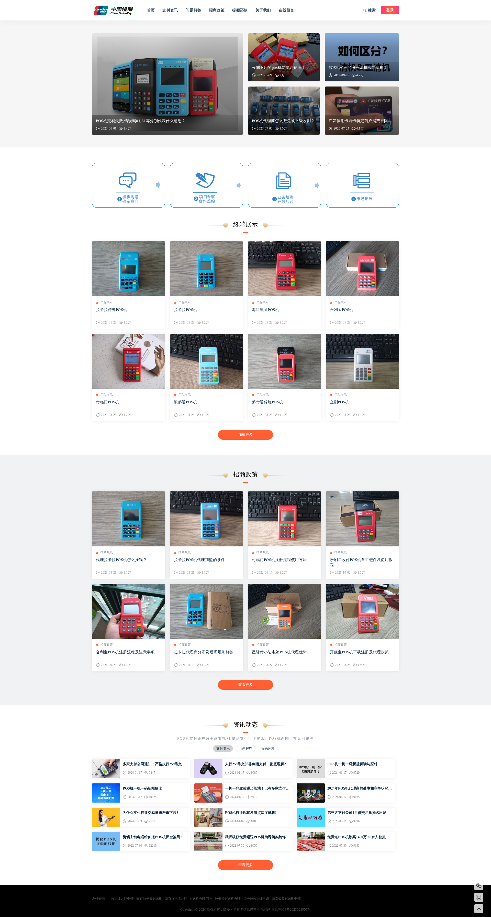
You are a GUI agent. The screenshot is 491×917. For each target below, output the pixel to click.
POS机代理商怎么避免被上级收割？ (283, 121)
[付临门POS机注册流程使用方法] (284, 518)
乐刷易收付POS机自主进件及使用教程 (361, 562)
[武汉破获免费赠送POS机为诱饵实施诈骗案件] (208, 834)
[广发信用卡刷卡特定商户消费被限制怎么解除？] (362, 111)
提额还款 (240, 10)
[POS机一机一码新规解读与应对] (311, 761)
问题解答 (193, 10)
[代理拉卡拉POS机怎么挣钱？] (128, 518)
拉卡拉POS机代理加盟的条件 (199, 560)
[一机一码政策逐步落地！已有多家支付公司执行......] (208, 785)
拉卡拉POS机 (185, 310)
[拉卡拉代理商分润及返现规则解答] (206, 611)
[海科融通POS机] (284, 268)
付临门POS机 (107, 402)
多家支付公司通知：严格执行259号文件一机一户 (154, 764)
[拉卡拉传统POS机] (128, 268)
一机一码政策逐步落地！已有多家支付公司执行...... (257, 788)
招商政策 (217, 10)
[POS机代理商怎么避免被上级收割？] (284, 111)
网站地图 (270, 909)
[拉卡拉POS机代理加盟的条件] (206, 518)
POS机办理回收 (201, 899)
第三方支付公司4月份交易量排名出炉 (356, 813)
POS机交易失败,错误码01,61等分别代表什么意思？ (141, 121)
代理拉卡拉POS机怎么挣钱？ (121, 560)
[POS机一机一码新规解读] (106, 785)
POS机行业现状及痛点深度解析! (250, 813)
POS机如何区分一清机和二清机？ (358, 68)
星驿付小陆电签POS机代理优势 (279, 652)
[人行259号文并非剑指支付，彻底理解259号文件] (208, 761)
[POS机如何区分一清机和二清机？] (362, 57)
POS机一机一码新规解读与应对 (352, 764)
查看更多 (245, 685)
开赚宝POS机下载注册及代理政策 (359, 652)
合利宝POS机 (341, 310)
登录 (390, 10)
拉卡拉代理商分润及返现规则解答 (203, 652)
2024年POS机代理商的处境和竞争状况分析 (359, 788)
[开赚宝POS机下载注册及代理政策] (362, 611)
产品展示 (107, 302)
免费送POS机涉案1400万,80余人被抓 (356, 837)
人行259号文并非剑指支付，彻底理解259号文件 (257, 764)
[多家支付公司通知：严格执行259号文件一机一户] (106, 761)
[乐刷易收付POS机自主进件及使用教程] (362, 518)
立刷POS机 (339, 402)
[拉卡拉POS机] (206, 268)
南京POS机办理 (176, 899)
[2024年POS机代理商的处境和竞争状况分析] (311, 785)
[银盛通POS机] (206, 361)
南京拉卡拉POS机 (149, 899)
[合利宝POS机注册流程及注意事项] (128, 611)
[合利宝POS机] (362, 268)
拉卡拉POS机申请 (256, 899)
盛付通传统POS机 (267, 402)
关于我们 (263, 10)
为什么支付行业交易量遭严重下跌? (150, 813)
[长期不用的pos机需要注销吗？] (284, 57)
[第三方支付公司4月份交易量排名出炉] (311, 810)
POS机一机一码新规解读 (142, 788)
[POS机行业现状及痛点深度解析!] (208, 810)
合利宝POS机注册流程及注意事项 (125, 652)
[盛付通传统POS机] (284, 361)
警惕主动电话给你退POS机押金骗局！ (153, 837)
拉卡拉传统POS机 (111, 310)
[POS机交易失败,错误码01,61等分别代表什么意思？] (167, 84)
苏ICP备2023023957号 (294, 909)
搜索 (372, 10)
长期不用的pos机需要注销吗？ (279, 68)
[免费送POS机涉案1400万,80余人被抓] (311, 834)
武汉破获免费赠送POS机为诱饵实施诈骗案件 (257, 837)
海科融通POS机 (265, 310)
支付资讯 (170, 10)
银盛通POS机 (185, 402)
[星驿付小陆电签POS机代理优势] (284, 611)
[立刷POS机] (362, 361)
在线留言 (286, 10)
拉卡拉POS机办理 (228, 899)
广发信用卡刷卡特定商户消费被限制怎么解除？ (362, 121)
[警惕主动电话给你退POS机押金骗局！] (106, 834)
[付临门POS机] (128, 361)
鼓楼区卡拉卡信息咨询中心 (114, 10)
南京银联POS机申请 (286, 899)
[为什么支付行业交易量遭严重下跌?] (106, 810)
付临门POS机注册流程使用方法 (279, 560)
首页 (151, 10)
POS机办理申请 (122, 899)
